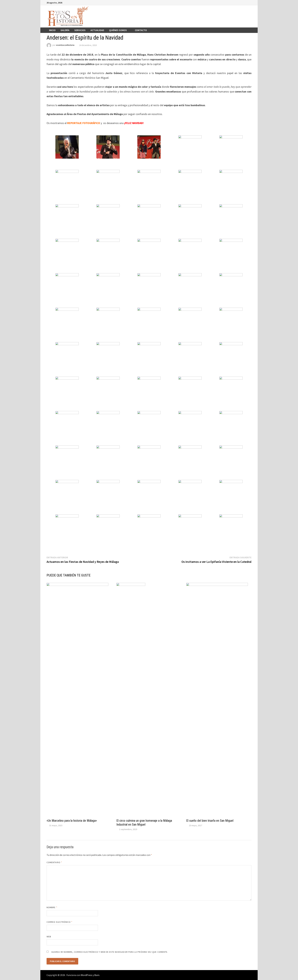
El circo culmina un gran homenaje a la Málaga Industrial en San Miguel (144, 822)
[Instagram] (246, 2)
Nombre (52, 907)
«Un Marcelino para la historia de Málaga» (72, 820)
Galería (65, 30)
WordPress (86, 975)
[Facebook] (235, 2)
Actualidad (97, 30)
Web (49, 936)
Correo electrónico (59, 922)
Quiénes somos (118, 30)
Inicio (52, 30)
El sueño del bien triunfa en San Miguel (209, 820)
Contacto (141, 30)
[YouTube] (238, 2)
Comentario (54, 862)
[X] (242, 2)
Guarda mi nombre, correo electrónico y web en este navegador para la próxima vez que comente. (109, 952)
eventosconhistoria (65, 45)
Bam (96, 975)
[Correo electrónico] (249, 2)
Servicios (80, 30)
